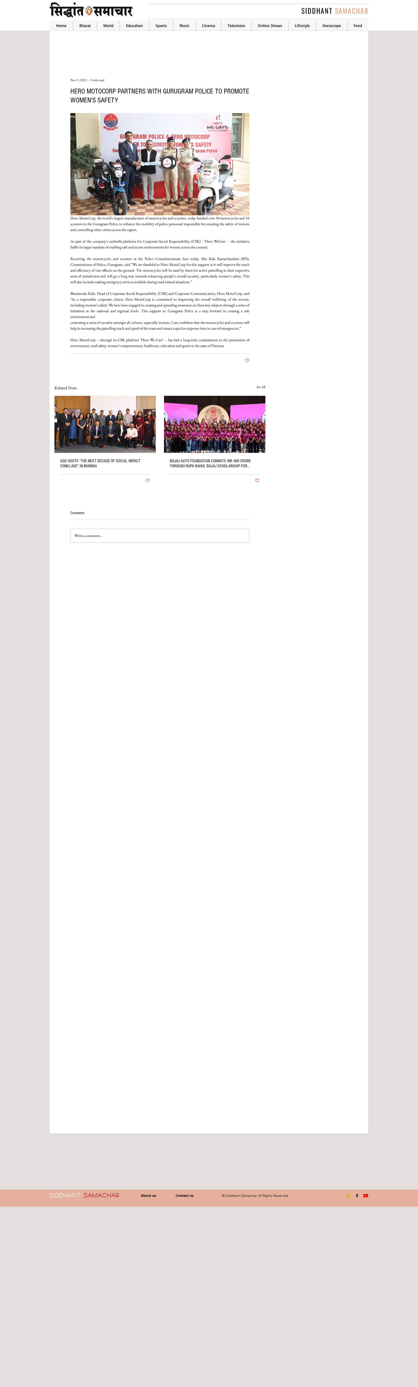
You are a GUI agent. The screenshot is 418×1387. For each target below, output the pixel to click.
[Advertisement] (145, 1297)
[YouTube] (365, 1195)
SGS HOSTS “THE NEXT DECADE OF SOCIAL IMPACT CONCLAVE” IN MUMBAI (100, 463)
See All (261, 387)
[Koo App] (348, 1195)
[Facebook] (357, 1195)
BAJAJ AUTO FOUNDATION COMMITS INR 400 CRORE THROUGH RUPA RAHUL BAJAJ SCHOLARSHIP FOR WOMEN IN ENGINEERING (210, 463)
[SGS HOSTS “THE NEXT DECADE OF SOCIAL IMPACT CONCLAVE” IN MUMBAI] (105, 424)
